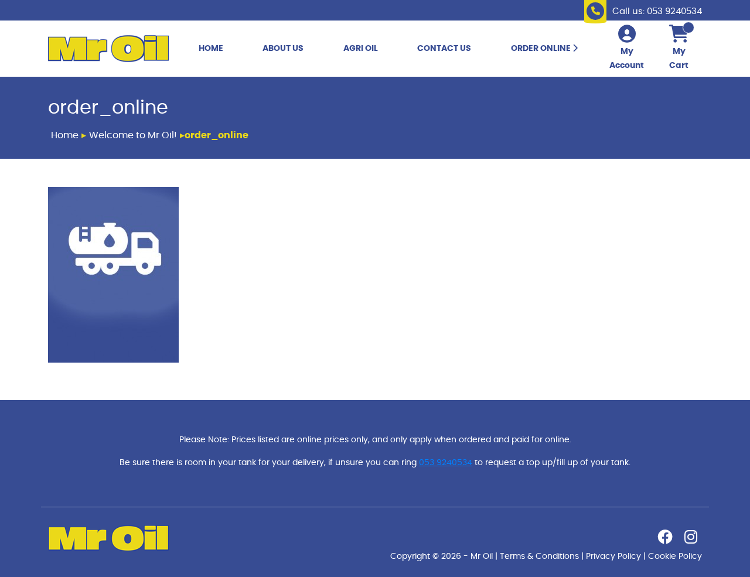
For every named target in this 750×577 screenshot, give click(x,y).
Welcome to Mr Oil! (133, 135)
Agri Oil (360, 49)
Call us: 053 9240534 (657, 11)
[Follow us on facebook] (665, 539)
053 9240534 (445, 462)
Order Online (541, 49)
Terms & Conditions (539, 556)
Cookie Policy (675, 556)
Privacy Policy (613, 556)
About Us (283, 49)
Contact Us (444, 49)
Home (211, 49)
